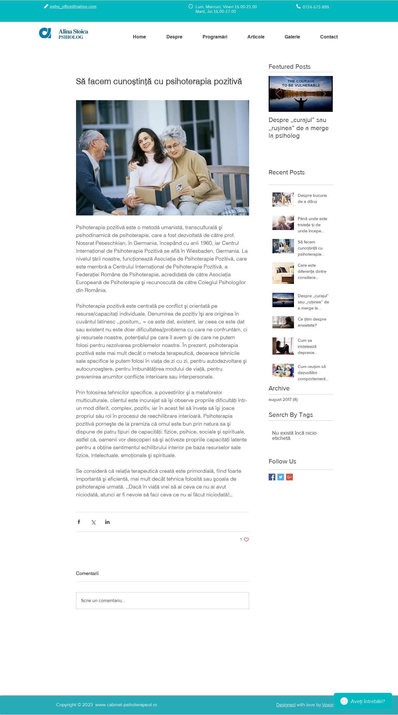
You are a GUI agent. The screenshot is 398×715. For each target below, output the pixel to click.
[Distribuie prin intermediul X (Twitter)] (93, 522)
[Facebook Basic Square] (272, 477)
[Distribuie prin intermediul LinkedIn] (107, 522)
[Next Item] (323, 93)
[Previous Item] (278, 93)
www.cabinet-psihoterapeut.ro (126, 704)
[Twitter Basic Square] (280, 477)
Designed (285, 704)
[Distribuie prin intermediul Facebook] (79, 522)
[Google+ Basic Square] (289, 477)
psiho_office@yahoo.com (73, 6)
